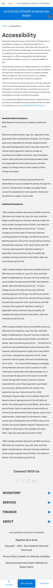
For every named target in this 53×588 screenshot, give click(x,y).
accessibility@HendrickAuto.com (32, 106)
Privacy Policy (10, 557)
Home (4, 26)
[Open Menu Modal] (3, 3)
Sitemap (34, 557)
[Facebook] (18, 481)
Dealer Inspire (26, 567)
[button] (50, 16)
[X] (23, 481)
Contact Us (23, 557)
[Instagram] (28, 481)
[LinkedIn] (34, 481)
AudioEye (45, 557)
